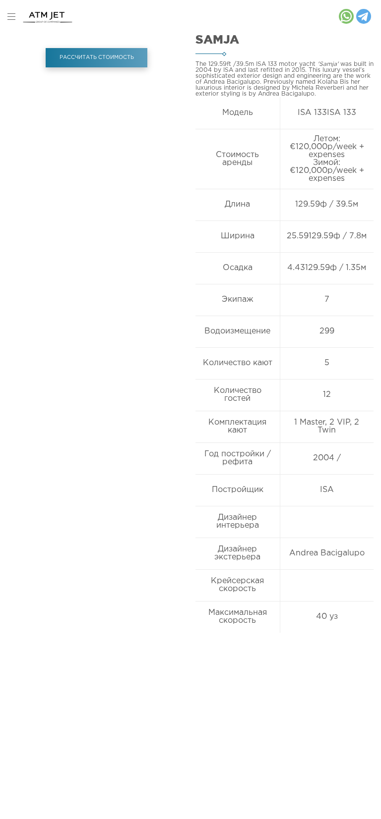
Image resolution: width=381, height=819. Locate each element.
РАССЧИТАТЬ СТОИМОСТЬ (97, 57)
